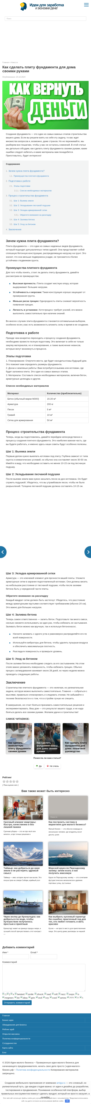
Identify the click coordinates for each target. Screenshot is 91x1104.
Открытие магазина (11, 1034)
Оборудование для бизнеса (14, 1025)
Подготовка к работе (19, 181)
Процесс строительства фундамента (28, 195)
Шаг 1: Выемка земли (24, 200)
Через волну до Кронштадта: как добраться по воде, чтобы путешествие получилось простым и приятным (22, 920)
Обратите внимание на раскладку (35, 215)
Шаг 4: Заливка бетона (24, 219)
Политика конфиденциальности (16, 1039)
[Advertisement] (45, 39)
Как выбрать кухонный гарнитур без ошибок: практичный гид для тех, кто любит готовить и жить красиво (67, 920)
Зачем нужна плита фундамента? (27, 171)
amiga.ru (61, 1083)
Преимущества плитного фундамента (31, 176)
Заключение (15, 229)
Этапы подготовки (22, 186)
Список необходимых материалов (36, 191)
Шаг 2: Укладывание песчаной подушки (32, 205)
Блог (4, 1053)
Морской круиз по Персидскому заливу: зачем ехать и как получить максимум (67, 870)
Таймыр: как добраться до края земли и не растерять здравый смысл (22, 870)
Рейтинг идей (8, 1029)
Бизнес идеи (7, 1020)
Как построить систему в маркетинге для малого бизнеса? (67, 823)
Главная (6, 1016)
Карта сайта (7, 1048)
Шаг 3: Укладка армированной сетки (30, 210)
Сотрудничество (9, 1043)
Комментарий (9, 962)
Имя (5, 952)
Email (34, 952)
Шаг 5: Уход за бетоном (25, 224)
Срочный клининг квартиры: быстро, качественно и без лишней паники (20, 824)
